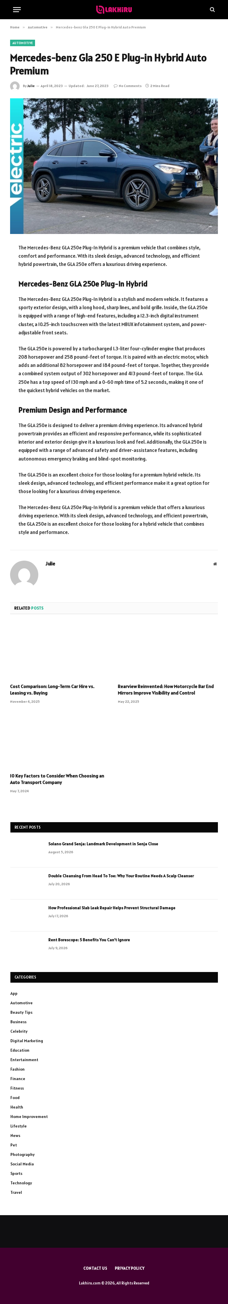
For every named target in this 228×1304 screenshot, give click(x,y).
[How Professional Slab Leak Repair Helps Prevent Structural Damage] (26, 915)
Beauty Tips (21, 1012)
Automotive (22, 43)
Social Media (22, 1164)
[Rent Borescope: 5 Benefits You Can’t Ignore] (26, 947)
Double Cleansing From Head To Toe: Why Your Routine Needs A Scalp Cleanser (121, 875)
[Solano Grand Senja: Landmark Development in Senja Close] (26, 851)
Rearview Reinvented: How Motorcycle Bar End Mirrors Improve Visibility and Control (166, 689)
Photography (22, 1154)
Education (19, 1050)
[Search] (212, 9)
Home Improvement (29, 1116)
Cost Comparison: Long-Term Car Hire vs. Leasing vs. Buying (52, 689)
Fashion (17, 1069)
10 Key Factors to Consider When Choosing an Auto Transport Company (57, 779)
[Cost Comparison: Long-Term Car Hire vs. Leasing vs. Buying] (60, 651)
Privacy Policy (130, 1268)
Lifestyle (18, 1126)
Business (18, 1021)
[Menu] (17, 9)
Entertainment (24, 1059)
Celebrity (19, 1031)
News (15, 1135)
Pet (13, 1145)
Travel (16, 1192)
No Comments (130, 86)
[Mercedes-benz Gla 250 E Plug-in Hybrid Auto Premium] (114, 166)
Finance (17, 1078)
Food (15, 1097)
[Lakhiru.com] (114, 10)
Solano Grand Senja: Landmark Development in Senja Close (103, 843)
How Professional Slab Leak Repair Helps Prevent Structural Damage (111, 907)
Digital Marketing (26, 1040)
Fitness (17, 1088)
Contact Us (95, 1268)
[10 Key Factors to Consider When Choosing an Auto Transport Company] (60, 740)
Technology (21, 1183)
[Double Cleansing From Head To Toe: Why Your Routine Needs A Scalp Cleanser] (26, 883)
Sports (16, 1173)
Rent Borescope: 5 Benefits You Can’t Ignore (89, 939)
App (14, 993)
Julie (31, 86)
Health (16, 1107)
